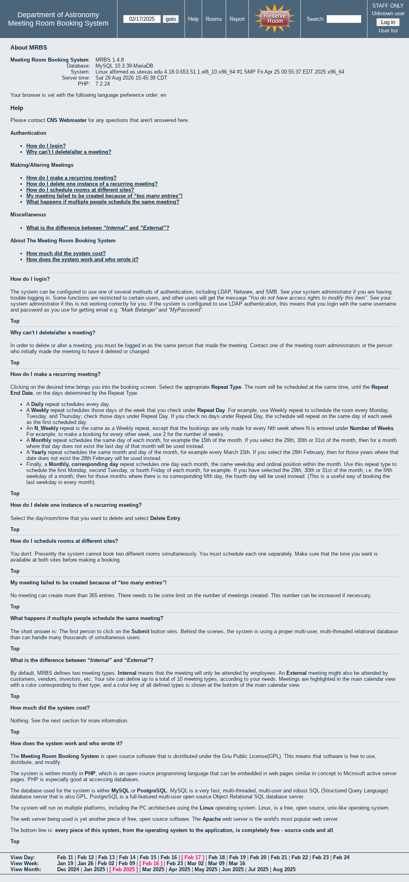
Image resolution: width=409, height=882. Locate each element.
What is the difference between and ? (97, 228)
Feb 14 (127, 857)
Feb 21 (279, 857)
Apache (212, 819)
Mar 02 (195, 863)
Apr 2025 (179, 869)
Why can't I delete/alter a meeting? (68, 152)
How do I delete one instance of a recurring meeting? (92, 184)
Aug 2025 (284, 869)
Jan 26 (85, 863)
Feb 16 (169, 857)
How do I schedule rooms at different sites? (80, 190)
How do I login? (46, 146)
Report (237, 19)
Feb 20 (258, 857)
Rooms (214, 19)
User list (388, 31)
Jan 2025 (94, 869)
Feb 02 (106, 863)
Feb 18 (216, 857)
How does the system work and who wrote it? (82, 259)
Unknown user (388, 13)
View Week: (24, 863)
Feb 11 (65, 857)
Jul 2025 (258, 869)
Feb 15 (148, 857)
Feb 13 (106, 857)
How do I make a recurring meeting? (71, 178)
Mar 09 (216, 863)
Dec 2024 (68, 869)
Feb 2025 (124, 869)
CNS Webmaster (67, 120)
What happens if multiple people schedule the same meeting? (102, 202)
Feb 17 (193, 857)
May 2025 (206, 869)
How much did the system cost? (66, 253)
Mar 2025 (153, 869)
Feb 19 (237, 857)
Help (193, 19)
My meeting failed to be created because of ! (104, 196)
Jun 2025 (233, 869)
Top (15, 321)
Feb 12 (85, 857)
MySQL (120, 791)
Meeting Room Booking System (58, 23)
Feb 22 (300, 857)
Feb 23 (320, 857)
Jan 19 (65, 863)
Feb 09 (127, 863)
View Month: (25, 869)
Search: (316, 19)
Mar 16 (237, 863)
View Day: (22, 857)
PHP (90, 773)
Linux (207, 808)
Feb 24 (341, 857)
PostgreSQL (152, 791)
